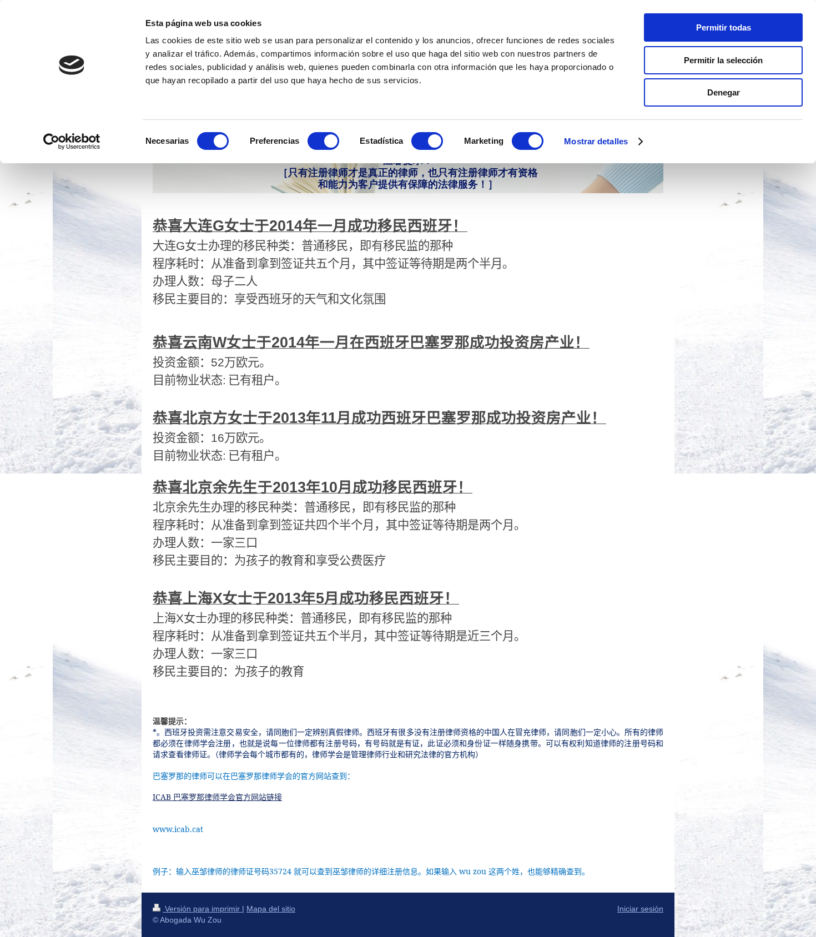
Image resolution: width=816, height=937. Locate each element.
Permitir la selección (723, 60)
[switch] (323, 141)
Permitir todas (723, 27)
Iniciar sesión (640, 908)
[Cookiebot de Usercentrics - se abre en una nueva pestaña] (71, 141)
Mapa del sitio (270, 908)
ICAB (217, 797)
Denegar (723, 92)
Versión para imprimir (202, 908)
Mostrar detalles (596, 141)
